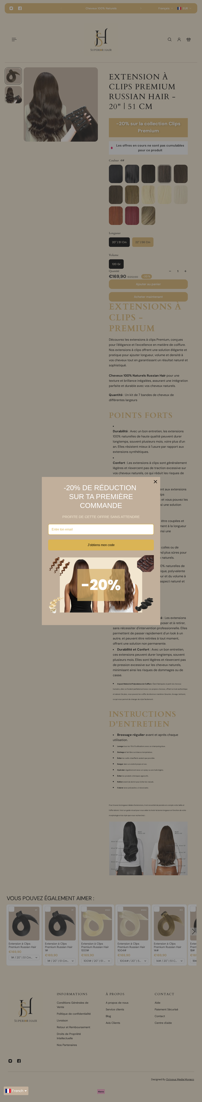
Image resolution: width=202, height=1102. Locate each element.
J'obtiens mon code (101, 545)
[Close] (155, 481)
